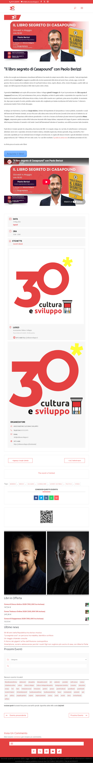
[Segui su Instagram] (46, 751)
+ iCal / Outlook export (74, 460)
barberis (13, 484)
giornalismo (42, 484)
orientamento (67, 692)
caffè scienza (73, 682)
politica (69, 484)
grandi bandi (80, 689)
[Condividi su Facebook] (36, 497)
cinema (82, 682)
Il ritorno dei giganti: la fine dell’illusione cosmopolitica (26, 641)
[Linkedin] (46, 497)
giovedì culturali (56, 484)
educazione (82, 685)
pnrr (6, 695)
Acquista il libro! (15, 153)
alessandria (31, 682)
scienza (50, 695)
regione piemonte (40, 695)
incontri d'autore (9, 692)
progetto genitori (21, 695)
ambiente (57, 682)
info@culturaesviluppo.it (21, 437)
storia (77, 484)
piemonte (76, 692)
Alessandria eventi (42, 682)
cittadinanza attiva (10, 685)
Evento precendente (18, 715)
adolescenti (23, 682)
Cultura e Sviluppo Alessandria (45, 685)
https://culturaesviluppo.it (30, 338)
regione (31, 695)
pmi (83, 692)
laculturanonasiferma (35, 692)
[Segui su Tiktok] (59, 751)
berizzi (21, 484)
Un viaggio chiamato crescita (15, 638)
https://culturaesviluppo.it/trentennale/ (25, 444)
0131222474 (24, 430)
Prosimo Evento (77, 715)
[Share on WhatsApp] (51, 497)
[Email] (56, 497)
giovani (52, 689)
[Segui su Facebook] (33, 751)
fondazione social (26, 689)
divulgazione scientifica (61, 685)
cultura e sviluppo (29, 685)
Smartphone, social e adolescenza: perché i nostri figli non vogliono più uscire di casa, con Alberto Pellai (46, 644)
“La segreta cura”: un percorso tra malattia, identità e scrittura (28, 635)
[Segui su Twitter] (40, 751)
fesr (13, 689)
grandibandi (71, 689)
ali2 (51, 682)
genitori (45, 689)
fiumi (17, 689)
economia (73, 685)
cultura (20, 685)
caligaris (31, 484)
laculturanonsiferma (49, 692)
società (63, 695)
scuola (56, 695)
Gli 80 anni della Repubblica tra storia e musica (23, 633)
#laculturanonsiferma (11, 682)
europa (7, 689)
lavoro (59, 692)
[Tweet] (41, 497)
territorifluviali (77, 695)
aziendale (65, 682)
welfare (7, 699)
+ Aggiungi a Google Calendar (20, 460)
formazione (37, 689)
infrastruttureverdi (22, 692)
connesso (17, 737)
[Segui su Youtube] (52, 751)
